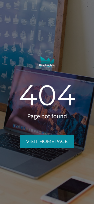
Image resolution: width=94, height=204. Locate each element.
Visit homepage (47, 141)
